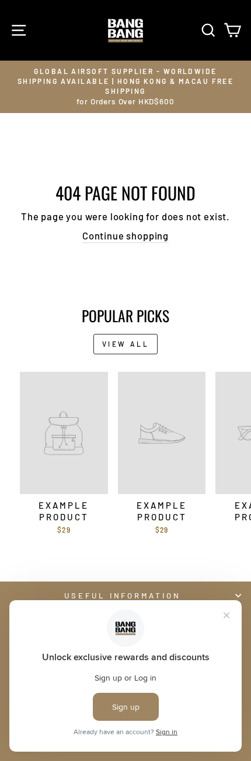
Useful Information (123, 595)
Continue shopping (125, 235)
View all (125, 344)
